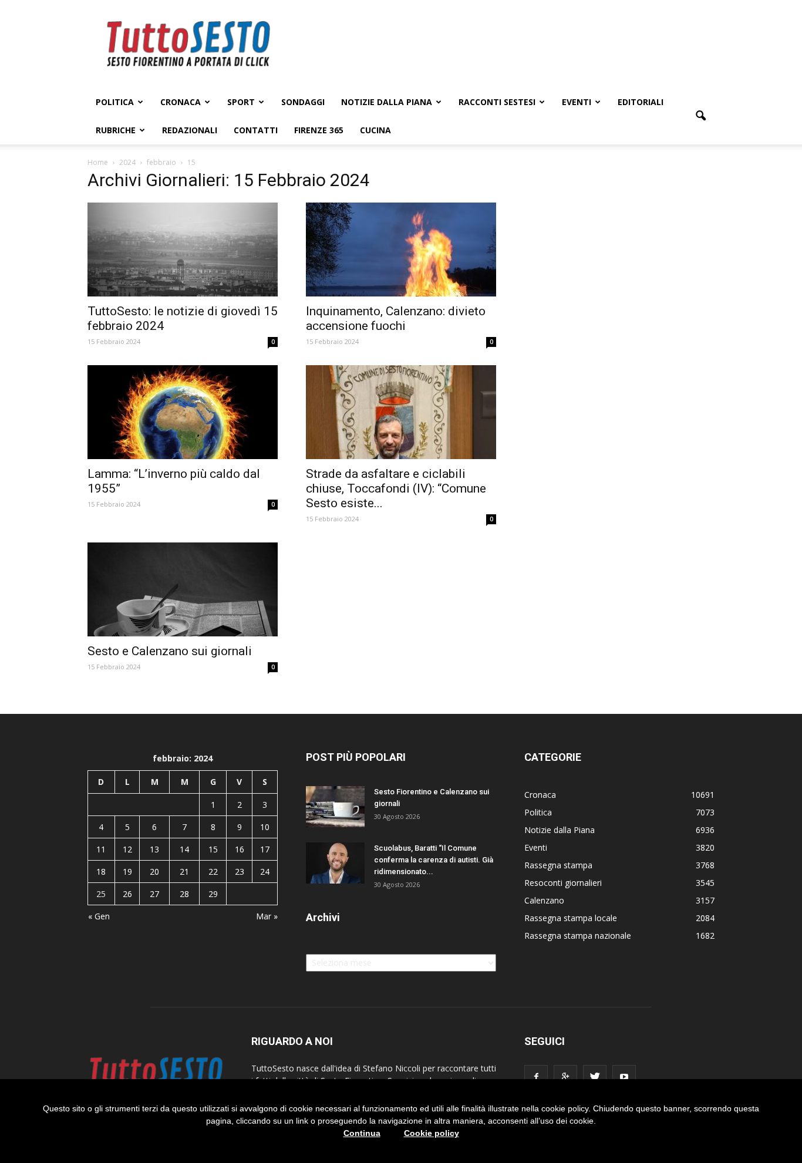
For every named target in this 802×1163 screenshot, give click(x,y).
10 (264, 826)
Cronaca (180, 101)
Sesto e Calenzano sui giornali (169, 651)
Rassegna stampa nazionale (577, 935)
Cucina (375, 130)
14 (184, 849)
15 (213, 849)
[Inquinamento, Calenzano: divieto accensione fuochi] (401, 249)
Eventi (576, 101)
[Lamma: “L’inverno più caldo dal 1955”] (182, 412)
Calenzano (544, 900)
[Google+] (565, 1076)
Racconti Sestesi (497, 101)
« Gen (99, 916)
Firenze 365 (318, 130)
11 (101, 849)
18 (101, 871)
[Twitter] (594, 1076)
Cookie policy (431, 1133)
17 (264, 849)
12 (127, 849)
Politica (115, 101)
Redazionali (189, 130)
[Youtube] (624, 1076)
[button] (700, 116)
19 (127, 871)
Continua (361, 1133)
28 (184, 893)
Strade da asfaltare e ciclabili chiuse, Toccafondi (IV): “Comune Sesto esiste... (396, 488)
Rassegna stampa (558, 865)
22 (213, 871)
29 (213, 893)
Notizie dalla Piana (386, 101)
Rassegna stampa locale (570, 917)
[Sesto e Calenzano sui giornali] (182, 589)
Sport (241, 101)
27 (154, 893)
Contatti (256, 130)
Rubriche (116, 130)
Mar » (267, 916)
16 (239, 849)
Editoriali (640, 101)
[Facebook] (536, 1076)
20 (154, 871)
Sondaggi (303, 101)
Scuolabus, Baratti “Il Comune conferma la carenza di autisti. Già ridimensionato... (433, 860)
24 (264, 871)
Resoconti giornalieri (563, 882)
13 (154, 849)
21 (184, 871)
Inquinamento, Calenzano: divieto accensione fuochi (396, 318)
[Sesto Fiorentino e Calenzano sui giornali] (335, 806)
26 (127, 893)
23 (239, 871)
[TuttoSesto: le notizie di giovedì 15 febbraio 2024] (182, 249)
